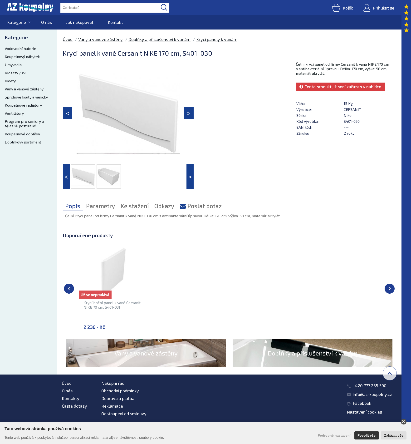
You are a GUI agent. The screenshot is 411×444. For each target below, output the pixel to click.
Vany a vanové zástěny (24, 89)
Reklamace (112, 406)
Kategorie (16, 22)
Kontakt (115, 22)
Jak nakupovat (79, 22)
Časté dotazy (74, 406)
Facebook (362, 403)
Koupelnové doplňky (22, 134)
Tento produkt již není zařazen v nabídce (342, 86)
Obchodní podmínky (120, 390)
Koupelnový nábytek (22, 56)
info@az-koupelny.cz (372, 394)
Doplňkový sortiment (23, 142)
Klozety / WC (16, 72)
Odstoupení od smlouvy (124, 413)
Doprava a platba (117, 398)
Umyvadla (13, 64)
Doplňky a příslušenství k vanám (159, 39)
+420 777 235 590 (370, 385)
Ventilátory (14, 113)
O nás (46, 22)
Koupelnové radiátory (23, 105)
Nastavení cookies (364, 411)
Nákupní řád (112, 383)
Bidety (10, 81)
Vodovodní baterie (20, 48)
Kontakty (70, 398)
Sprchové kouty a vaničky (26, 97)
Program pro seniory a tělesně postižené (24, 123)
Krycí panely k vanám (216, 39)
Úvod (68, 39)
